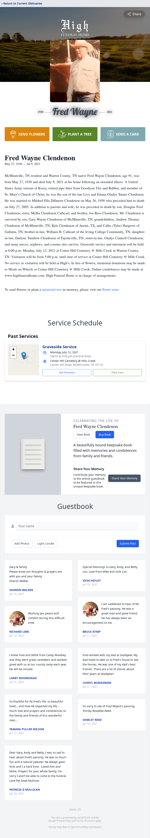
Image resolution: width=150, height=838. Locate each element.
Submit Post (128, 543)
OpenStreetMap (79, 827)
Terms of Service (86, 820)
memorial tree (52, 289)
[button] (23, 356)
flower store (110, 289)
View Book (83, 434)
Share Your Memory (124, 478)
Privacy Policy (64, 820)
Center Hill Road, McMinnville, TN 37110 (76, 365)
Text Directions (67, 372)
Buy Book (105, 434)
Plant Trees (118, 372)
